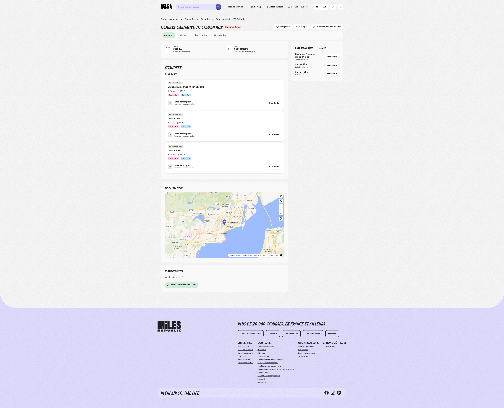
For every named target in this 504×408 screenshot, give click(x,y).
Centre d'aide (303, 356)
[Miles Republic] (166, 6)
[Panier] (340, 7)
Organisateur (220, 35)
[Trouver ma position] (281, 196)
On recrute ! (242, 356)
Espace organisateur (306, 346)
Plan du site (262, 379)
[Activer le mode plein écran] (281, 201)
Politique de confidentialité (268, 363)
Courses (184, 35)
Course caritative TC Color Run (231, 19)
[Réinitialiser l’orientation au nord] (281, 213)
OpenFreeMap (242, 255)
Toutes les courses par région (269, 376)
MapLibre (232, 255)
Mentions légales (244, 359)
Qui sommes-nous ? (245, 350)
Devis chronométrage (306, 353)
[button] (224, 225)
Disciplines (262, 382)
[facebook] (327, 392)
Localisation (201, 35)
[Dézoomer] (281, 210)
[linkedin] (340, 392)
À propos (168, 35)
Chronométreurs (329, 346)
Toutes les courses (170, 19)
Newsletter (262, 350)
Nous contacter (244, 346)
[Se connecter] (333, 7)
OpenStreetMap (273, 255)
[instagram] (334, 392)
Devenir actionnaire (245, 353)
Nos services (303, 350)
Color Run (205, 19)
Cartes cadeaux (264, 356)
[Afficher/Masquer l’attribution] (281, 255)
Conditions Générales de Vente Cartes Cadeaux (276, 369)
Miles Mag (261, 353)
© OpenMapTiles (254, 255)
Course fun (190, 19)
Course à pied (263, 372)
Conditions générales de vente (269, 366)
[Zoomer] (281, 206)
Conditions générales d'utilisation (270, 359)
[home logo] (169, 326)
